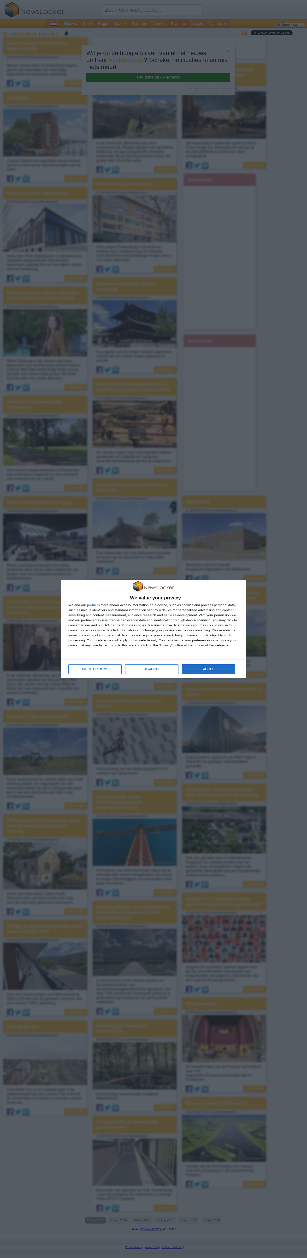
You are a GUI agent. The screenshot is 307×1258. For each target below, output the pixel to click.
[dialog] (153, 629)
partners (93, 605)
